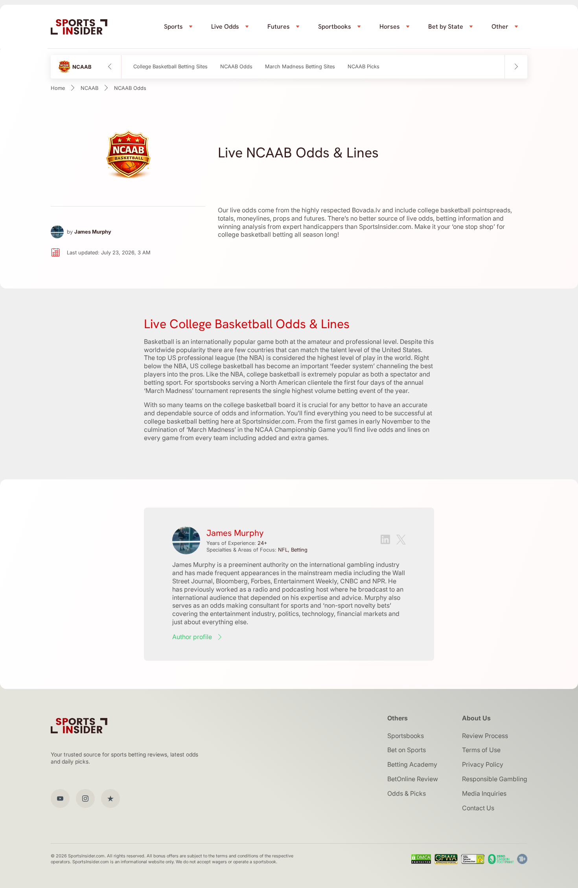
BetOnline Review (412, 779)
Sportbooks (334, 26)
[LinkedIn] (385, 540)
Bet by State (445, 26)
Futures (278, 26)
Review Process (485, 736)
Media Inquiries (484, 793)
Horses (389, 26)
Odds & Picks (406, 793)
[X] (401, 540)
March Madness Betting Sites (300, 66)
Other (499, 26)
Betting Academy (412, 764)
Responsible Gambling (494, 779)
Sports (173, 26)
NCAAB (89, 88)
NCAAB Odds (236, 66)
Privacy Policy (482, 764)
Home (58, 88)
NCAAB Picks (363, 66)
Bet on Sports (406, 750)
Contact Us (478, 808)
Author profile (192, 637)
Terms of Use (481, 750)
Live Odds (225, 26)
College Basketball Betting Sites (170, 66)
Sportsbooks (405, 736)
